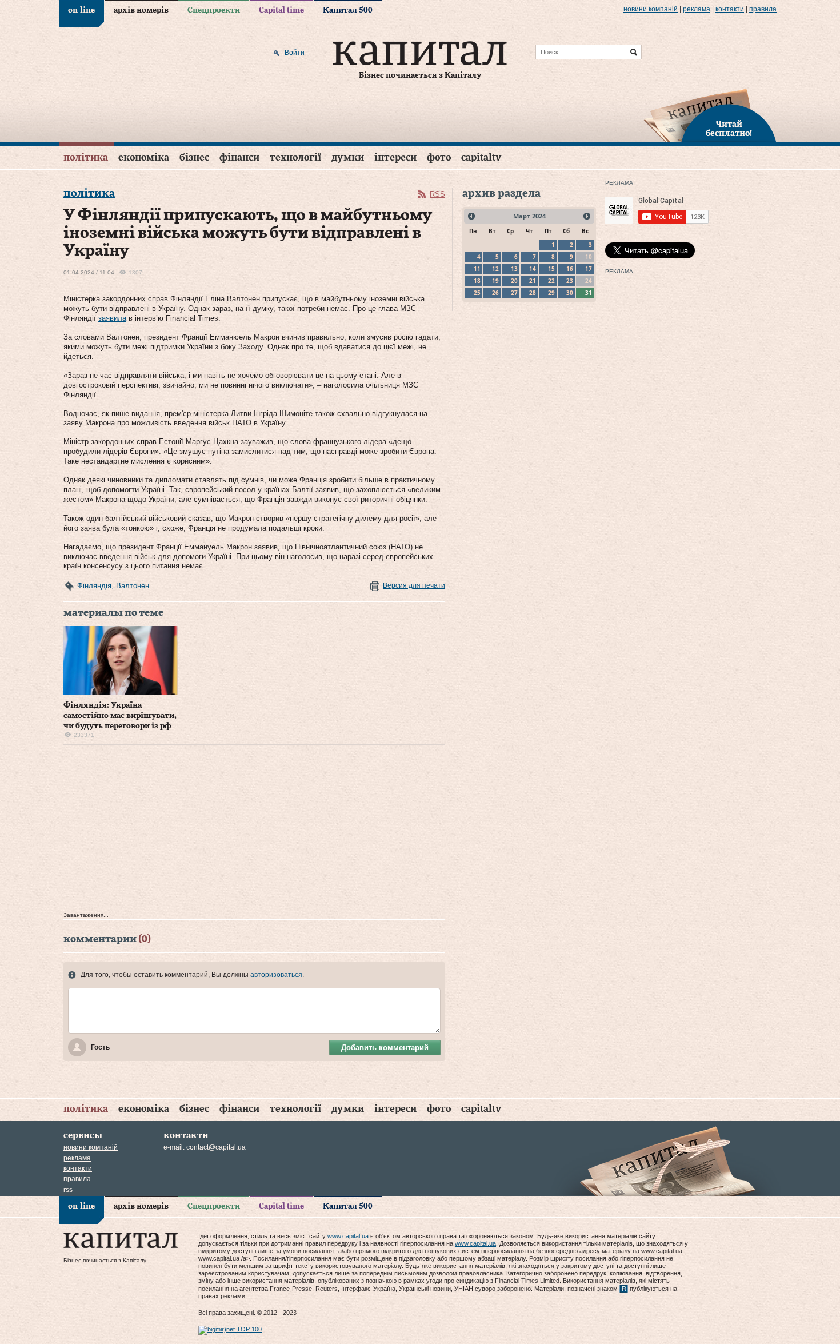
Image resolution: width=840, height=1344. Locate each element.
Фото (439, 157)
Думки (347, 157)
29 (551, 293)
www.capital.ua (348, 1236)
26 (495, 293)
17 (588, 269)
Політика (85, 157)
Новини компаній (650, 9)
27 (514, 293)
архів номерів (141, 10)
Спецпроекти (213, 10)
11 (477, 269)
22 (551, 281)
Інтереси (395, 157)
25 (477, 293)
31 (588, 293)
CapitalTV (481, 157)
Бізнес (194, 157)
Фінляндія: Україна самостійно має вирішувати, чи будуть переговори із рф (120, 715)
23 (569, 281)
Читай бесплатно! (729, 129)
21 (532, 281)
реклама (696, 9)
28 (532, 293)
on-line (81, 10)
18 (477, 281)
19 (495, 281)
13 (514, 269)
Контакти (729, 9)
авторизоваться (276, 975)
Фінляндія (94, 585)
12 (495, 269)
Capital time (281, 10)
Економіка (143, 157)
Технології (295, 157)
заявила (112, 318)
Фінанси (239, 157)
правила (763, 9)
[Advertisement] (254, 831)
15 (551, 269)
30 (569, 293)
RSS (437, 194)
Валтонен (132, 585)
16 (569, 269)
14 (532, 269)
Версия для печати (414, 585)
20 (514, 281)
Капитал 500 (348, 10)
